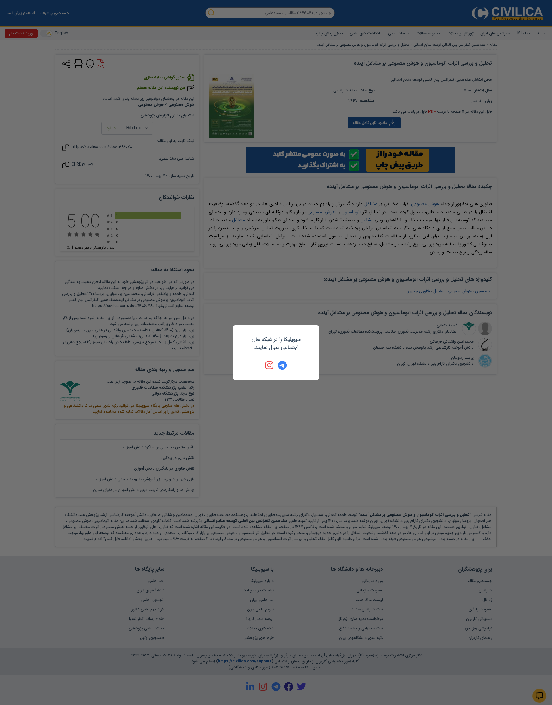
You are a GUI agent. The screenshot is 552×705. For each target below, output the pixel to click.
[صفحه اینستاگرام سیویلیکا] (269, 365)
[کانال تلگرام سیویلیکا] (282, 365)
